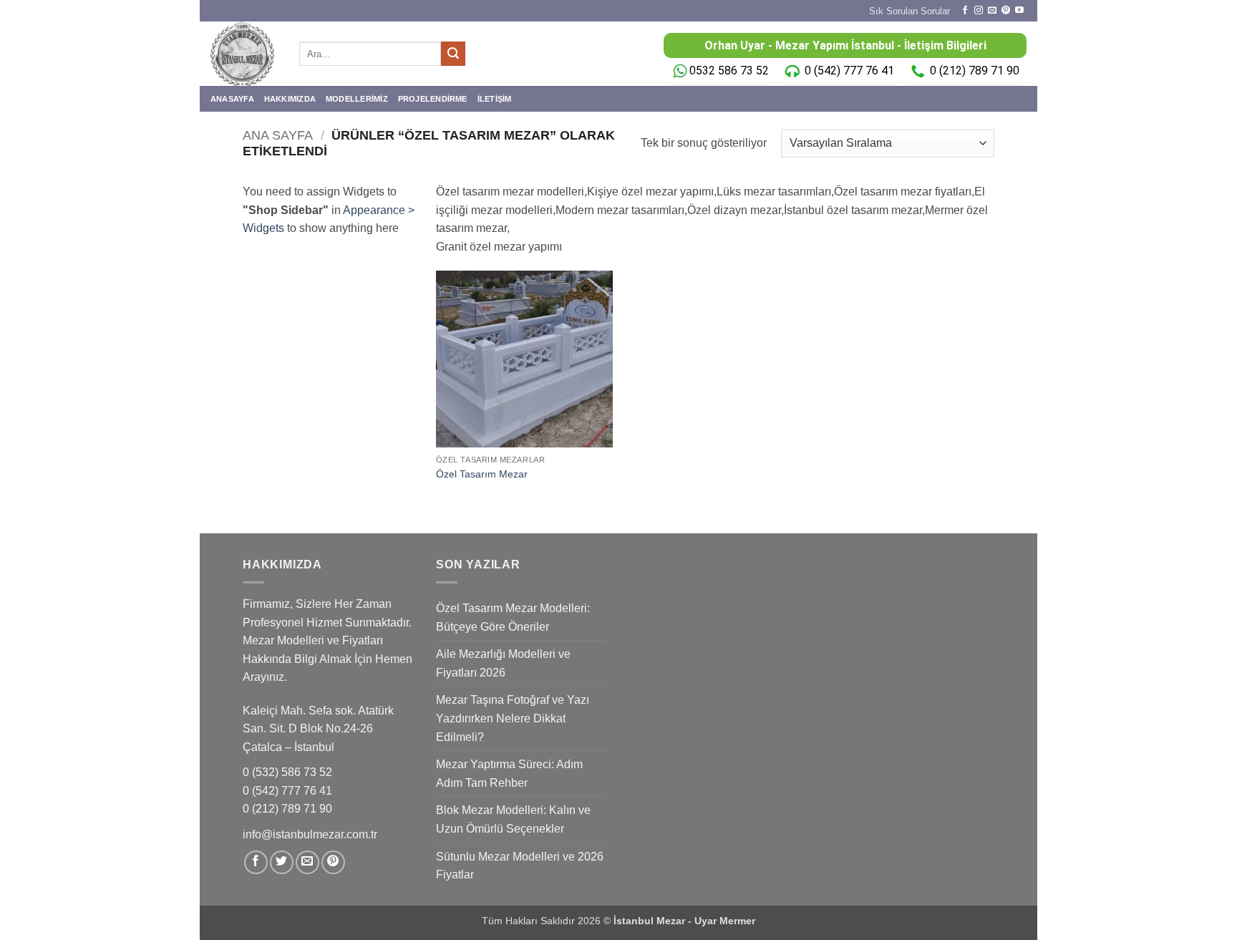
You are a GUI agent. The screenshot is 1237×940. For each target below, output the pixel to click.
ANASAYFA (232, 99)
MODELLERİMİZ (357, 99)
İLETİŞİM (494, 99)
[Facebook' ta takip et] (965, 11)
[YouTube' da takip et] (1019, 11)
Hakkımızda (290, 99)
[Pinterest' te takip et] (1005, 11)
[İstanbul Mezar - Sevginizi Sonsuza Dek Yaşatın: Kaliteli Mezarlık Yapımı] (244, 53)
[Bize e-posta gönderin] (992, 11)
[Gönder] (453, 54)
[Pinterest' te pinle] (333, 862)
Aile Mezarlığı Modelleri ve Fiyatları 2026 (503, 663)
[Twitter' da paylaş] (282, 862)
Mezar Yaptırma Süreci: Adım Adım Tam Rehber (509, 773)
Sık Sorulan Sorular (909, 11)
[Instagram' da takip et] (978, 11)
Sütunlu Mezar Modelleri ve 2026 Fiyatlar (519, 866)
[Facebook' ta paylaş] (256, 862)
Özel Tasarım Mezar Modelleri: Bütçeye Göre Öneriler (513, 617)
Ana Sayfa (278, 134)
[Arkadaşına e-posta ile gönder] (307, 862)
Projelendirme (432, 99)
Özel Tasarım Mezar (482, 474)
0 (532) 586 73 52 (289, 772)
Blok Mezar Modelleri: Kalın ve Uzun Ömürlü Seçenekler (513, 819)
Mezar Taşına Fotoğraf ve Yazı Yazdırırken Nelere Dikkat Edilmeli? (512, 718)
